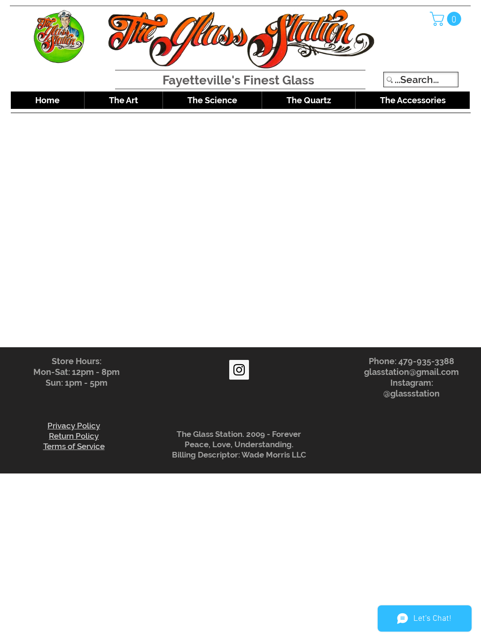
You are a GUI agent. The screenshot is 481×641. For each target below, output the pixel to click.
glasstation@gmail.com (411, 372)
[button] (447, 19)
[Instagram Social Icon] (239, 370)
